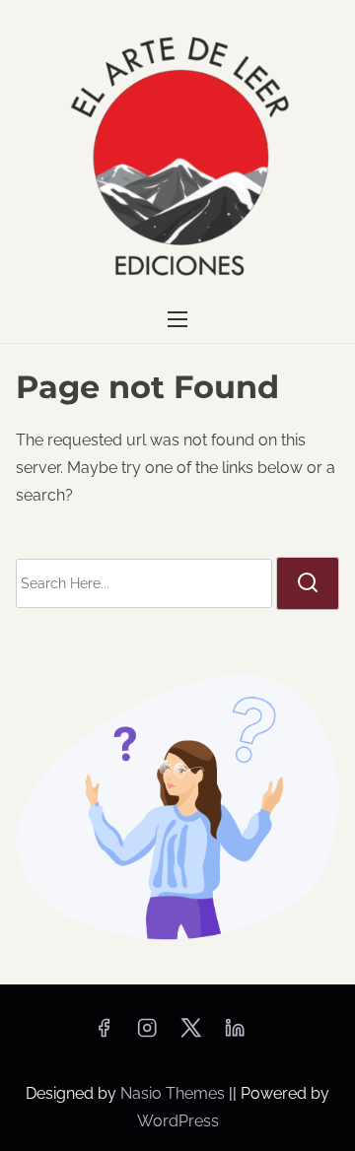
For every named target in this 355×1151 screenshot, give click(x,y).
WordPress (178, 1121)
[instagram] (147, 1034)
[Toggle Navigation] (177, 320)
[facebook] (103, 1034)
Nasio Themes (174, 1093)
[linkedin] (235, 1034)
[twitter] (190, 1034)
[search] (307, 583)
